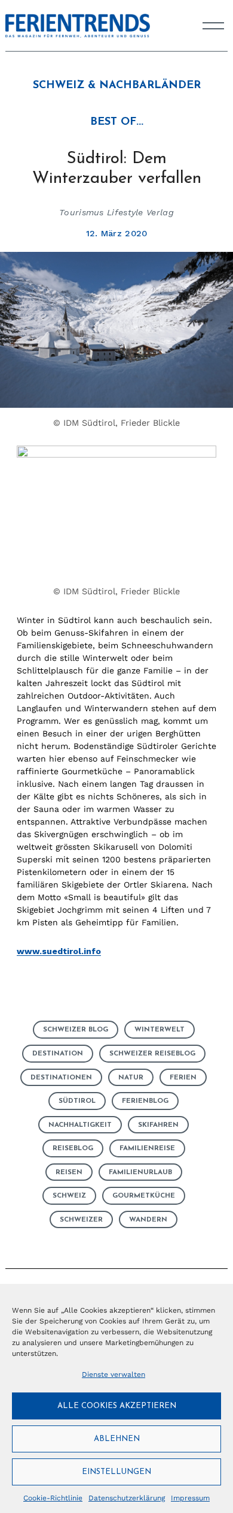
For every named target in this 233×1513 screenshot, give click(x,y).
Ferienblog (145, 1101)
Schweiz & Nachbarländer (117, 85)
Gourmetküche (143, 1195)
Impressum (190, 1498)
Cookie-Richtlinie (52, 1498)
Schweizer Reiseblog (152, 1053)
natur (130, 1077)
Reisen (69, 1172)
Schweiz (69, 1195)
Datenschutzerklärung (126, 1498)
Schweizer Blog (75, 1029)
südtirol (77, 1101)
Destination (57, 1053)
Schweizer (81, 1219)
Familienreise (147, 1148)
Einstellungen (116, 1472)
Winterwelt (159, 1029)
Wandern (148, 1219)
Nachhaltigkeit (80, 1125)
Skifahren (158, 1125)
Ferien (183, 1077)
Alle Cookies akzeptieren (116, 1406)
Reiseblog (73, 1148)
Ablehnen (117, 1439)
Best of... (116, 122)
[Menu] (213, 25)
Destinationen (61, 1077)
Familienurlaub (140, 1172)
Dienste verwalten (113, 1374)
